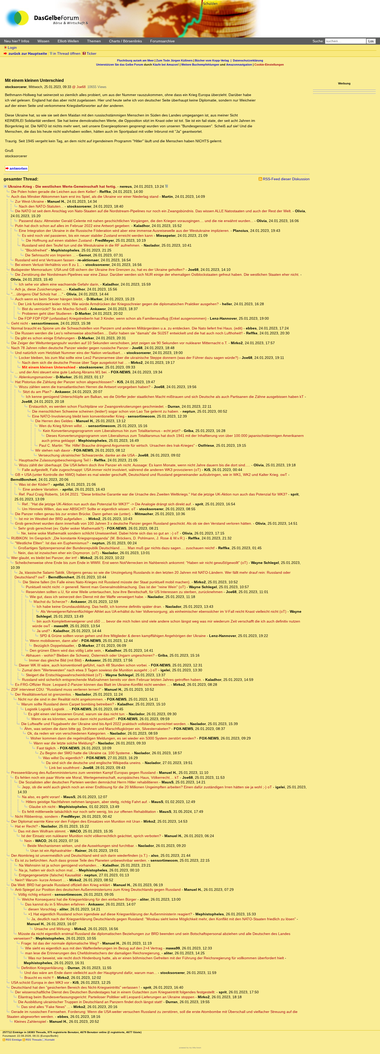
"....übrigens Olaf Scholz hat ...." (37, 294)
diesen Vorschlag (42, 909)
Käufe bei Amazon (165, 64)
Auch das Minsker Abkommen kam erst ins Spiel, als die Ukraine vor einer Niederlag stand (84, 196)
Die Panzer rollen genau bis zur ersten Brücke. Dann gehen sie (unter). (73, 514)
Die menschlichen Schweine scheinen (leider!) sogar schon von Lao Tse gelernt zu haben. (105, 411)
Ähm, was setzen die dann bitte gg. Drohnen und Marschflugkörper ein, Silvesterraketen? (97, 729)
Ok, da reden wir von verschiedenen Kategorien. (67, 733)
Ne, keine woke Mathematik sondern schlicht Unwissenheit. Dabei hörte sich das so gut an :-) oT (100, 533)
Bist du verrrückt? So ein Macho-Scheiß (54, 309)
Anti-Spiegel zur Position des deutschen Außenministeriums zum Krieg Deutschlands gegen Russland (98, 889)
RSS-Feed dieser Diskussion (286, 179)
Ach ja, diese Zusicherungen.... (40, 289)
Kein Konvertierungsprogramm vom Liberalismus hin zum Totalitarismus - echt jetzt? (111, 431)
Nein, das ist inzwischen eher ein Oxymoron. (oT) (58, 553)
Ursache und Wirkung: (52, 929)
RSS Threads (34, 1039)
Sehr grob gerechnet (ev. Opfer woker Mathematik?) (61, 528)
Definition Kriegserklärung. (42, 968)
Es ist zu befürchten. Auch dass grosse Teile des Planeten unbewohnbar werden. (81, 860)
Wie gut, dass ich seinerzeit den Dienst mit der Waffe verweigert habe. (87, 597)
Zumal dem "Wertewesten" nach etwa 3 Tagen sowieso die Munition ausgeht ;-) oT (89, 670)
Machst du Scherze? (50, 602)
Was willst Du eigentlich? (63, 758)
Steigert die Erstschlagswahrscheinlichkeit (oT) (64, 675)
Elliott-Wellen (68, 41)
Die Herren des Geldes (54, 421)
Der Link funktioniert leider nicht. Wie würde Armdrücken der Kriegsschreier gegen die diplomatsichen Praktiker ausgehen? (118, 304)
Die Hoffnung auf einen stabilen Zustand (59, 240)
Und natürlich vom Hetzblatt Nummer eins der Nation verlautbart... (69, 353)
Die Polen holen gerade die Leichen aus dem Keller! (53, 192)
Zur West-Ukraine (29, 201)
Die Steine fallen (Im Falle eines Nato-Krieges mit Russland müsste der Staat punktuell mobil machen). (107, 582)
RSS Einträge (14, 1039)
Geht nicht (19, 323)
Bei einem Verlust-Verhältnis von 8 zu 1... (48, 265)
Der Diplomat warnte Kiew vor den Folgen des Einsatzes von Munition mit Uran (75, 821)
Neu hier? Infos (16, 41)
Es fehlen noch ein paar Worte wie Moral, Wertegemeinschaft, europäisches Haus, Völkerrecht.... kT (97, 777)
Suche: (318, 41)
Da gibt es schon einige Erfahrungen (45, 338)
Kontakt (50, 1039)
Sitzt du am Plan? (37, 392)
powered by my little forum (190, 1048)
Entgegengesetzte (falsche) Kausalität (50, 875)
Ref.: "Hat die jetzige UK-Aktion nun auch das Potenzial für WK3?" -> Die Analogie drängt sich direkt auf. (107, 504)
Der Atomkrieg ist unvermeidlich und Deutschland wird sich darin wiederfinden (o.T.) (79, 855)
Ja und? (43, 631)
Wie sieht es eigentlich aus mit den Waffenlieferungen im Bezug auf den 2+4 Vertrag (93, 948)
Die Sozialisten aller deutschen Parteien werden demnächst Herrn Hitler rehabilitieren (88, 782)
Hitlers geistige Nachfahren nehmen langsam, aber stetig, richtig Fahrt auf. (87, 802)
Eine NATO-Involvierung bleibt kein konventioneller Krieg (78, 416)
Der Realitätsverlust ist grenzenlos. (43, 694)
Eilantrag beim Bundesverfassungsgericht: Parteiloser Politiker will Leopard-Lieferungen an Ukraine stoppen (106, 997)
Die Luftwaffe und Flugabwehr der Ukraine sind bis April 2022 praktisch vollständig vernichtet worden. (104, 724)
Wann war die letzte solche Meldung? (64, 743)
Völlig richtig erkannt (34, 894)
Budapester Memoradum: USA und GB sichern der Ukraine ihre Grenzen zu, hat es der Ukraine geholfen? (98, 270)
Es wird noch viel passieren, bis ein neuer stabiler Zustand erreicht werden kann (87, 235)
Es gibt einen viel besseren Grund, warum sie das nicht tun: (76, 714)
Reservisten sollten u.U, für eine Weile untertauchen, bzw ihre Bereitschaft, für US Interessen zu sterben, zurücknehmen (124, 592)
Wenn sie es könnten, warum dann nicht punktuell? (73, 719)
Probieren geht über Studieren (47, 313)
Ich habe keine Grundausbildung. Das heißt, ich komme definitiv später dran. (99, 606)
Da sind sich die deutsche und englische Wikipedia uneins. (93, 763)
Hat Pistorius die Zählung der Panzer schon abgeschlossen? (64, 382)
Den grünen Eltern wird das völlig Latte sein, (66, 650)
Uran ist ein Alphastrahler (51, 850)
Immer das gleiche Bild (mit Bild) (55, 660)
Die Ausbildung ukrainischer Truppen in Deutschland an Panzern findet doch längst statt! (90, 1002)
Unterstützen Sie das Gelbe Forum (119, 64)
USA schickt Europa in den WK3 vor (40, 982)
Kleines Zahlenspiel (30, 1021)
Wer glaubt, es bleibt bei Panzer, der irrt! (44, 558)
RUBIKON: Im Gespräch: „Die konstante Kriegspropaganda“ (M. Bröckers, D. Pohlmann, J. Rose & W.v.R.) (98, 538)
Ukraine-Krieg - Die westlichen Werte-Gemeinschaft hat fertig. (62, 186)
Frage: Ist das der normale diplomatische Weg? (60, 943)
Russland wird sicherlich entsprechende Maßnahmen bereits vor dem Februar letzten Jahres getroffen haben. (112, 680)
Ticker (91, 53)
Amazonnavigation (239, 64)
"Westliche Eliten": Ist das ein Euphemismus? (52, 543)
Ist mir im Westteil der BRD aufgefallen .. (52, 519)
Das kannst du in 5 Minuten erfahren (55, 904)
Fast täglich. (47, 748)
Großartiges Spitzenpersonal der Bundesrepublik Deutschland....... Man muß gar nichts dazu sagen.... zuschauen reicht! (116, 548)
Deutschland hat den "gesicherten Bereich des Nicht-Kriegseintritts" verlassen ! (75, 987)
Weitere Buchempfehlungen (200, 64)
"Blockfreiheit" (36, 250)
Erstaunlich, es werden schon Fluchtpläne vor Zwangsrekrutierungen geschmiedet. (96, 406)
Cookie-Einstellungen (269, 64)
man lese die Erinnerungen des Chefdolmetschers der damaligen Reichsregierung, (93, 953)
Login (12, 47)
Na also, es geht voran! (41, 797)
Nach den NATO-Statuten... (41, 206)
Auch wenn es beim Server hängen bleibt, (49, 299)
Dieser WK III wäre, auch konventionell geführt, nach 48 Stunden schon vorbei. (83, 665)
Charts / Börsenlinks (125, 41)
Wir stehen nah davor (52, 450)
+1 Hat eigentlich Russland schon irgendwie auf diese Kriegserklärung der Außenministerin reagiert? (110, 914)
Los (371, 41)
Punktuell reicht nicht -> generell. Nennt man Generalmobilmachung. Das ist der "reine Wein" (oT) (106, 587)
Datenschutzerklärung (248, 60)
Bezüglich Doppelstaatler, (54, 645)
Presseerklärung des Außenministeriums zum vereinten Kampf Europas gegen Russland (83, 772)
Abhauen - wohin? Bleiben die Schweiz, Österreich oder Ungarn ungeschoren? (90, 655)
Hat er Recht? (26, 826)
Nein (28, 841)
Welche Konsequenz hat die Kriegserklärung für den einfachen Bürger (79, 899)
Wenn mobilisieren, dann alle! (54, 641)
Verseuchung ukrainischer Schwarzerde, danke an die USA (86, 455)
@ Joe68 (79, 87)
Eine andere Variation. (41, 489)
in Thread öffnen (66, 53)
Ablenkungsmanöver (35, 377)
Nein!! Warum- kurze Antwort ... (40, 880)
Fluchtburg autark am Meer (135, 60)
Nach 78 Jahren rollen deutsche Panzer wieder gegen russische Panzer (69, 348)
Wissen (43, 41)
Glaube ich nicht (42, 807)
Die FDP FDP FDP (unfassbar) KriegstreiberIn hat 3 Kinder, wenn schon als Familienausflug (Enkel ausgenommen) (112, 318)
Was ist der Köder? (34, 484)
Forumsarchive (162, 41)
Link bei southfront (64, 768)
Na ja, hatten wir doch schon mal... (47, 870)
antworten (18, 168)
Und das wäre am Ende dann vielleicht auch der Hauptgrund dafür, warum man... (90, 973)
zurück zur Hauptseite (28, 53)
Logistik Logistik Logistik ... (47, 709)
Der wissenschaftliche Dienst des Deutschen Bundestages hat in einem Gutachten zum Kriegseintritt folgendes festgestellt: (115, 992)
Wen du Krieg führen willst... (62, 426)
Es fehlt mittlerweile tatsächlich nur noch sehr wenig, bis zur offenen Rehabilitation (89, 811)
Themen (94, 41)
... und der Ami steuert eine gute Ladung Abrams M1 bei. (61, 372)
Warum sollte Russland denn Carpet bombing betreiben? (67, 704)
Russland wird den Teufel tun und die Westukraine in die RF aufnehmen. (81, 245)
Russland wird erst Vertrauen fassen (44, 260)
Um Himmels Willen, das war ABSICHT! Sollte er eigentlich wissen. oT (79, 509)
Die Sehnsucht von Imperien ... (50, 255)
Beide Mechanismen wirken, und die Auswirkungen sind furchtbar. (81, 846)
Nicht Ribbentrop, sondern (36, 816)
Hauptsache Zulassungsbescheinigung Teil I (55, 460)
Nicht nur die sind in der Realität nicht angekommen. (61, 699)
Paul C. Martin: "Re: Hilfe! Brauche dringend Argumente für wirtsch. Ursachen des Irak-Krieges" (117, 445)
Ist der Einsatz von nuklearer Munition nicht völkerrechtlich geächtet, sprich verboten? (91, 836)
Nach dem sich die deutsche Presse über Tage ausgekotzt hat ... (74, 362)
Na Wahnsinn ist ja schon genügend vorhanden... (59, 865)
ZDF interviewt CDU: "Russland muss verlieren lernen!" (56, 689)
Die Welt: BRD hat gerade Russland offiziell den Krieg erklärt (60, 885)
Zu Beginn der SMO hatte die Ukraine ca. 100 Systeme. (85, 753)
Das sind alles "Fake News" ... (45, 1007)
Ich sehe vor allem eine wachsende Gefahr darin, (59, 284)
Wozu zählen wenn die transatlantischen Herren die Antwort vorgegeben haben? (84, 387)
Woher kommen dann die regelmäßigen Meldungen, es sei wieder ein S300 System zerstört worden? (113, 738)
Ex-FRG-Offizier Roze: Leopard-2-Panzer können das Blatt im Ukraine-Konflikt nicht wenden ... (92, 684)
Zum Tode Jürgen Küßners (174, 60)
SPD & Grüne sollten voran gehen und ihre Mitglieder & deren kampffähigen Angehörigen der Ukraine (123, 636)
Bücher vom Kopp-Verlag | (214, 60)
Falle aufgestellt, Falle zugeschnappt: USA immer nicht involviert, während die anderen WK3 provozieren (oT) (111, 470)
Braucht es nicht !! (39, 978)
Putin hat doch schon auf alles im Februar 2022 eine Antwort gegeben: (72, 226)
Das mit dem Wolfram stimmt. (42, 831)
